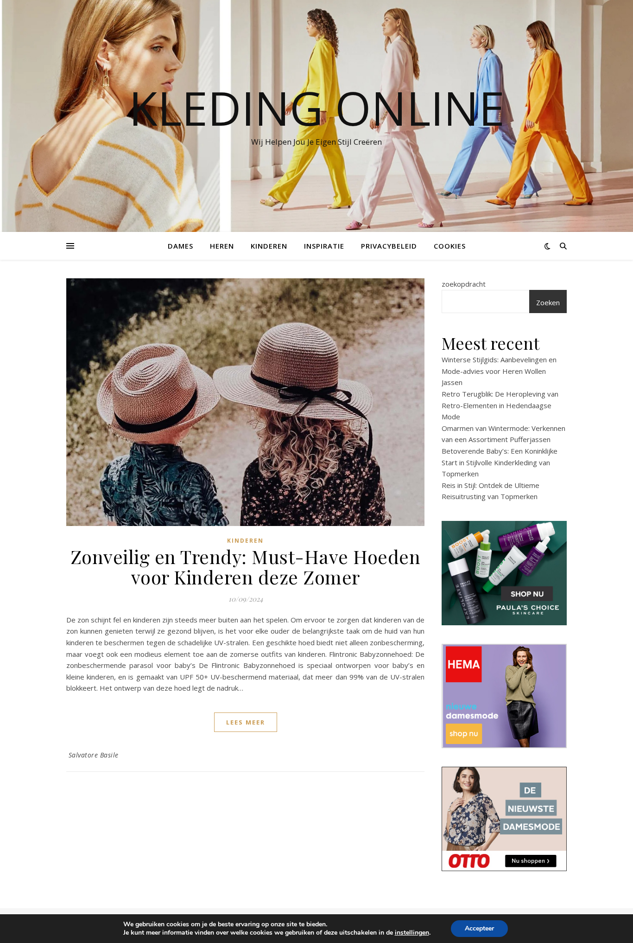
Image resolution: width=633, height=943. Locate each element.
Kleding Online (317, 107)
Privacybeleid (389, 245)
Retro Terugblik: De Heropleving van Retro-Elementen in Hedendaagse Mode (500, 405)
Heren (222, 245)
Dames (180, 245)
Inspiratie (324, 245)
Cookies (450, 245)
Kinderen (269, 245)
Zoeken (548, 302)
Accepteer (479, 928)
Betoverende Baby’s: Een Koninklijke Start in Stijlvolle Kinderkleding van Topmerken (499, 462)
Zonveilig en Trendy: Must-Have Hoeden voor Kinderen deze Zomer (245, 566)
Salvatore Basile (94, 755)
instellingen (412, 933)
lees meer (245, 722)
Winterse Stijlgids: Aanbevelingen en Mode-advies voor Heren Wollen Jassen (499, 371)
